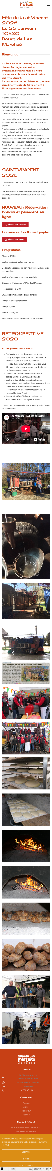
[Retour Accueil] (26, 4)
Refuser (26, 1159)
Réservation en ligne (17, 225)
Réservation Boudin (16, 240)
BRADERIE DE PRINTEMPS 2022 (26, 1127)
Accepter (26, 1152)
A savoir (26, 1115)
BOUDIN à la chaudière (26, 1131)
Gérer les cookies (26, 1166)
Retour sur (26, 1111)
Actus (26, 1107)
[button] (48, 4)
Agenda (26, 1103)
